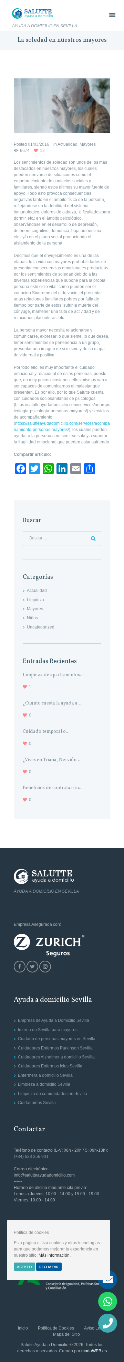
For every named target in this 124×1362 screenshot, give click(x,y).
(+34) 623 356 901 (31, 1156)
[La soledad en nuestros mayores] (62, 105)
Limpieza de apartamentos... (53, 675)
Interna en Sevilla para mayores (48, 1029)
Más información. (55, 1255)
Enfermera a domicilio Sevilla (45, 1075)
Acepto (24, 1267)
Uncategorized (40, 627)
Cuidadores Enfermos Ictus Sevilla (50, 1066)
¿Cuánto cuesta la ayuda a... (52, 703)
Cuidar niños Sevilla (37, 1102)
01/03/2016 (38, 144)
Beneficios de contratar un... (53, 788)
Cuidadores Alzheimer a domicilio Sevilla (56, 1057)
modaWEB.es (94, 1351)
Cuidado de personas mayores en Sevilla (56, 1038)
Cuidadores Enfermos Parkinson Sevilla (55, 1048)
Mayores (88, 144)
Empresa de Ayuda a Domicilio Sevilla (53, 1020)
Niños (32, 617)
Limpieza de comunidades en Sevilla (52, 1093)
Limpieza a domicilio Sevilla (44, 1084)
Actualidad (68, 144)
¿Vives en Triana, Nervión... (51, 760)
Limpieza (35, 599)
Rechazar (49, 1267)
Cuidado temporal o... (46, 731)
